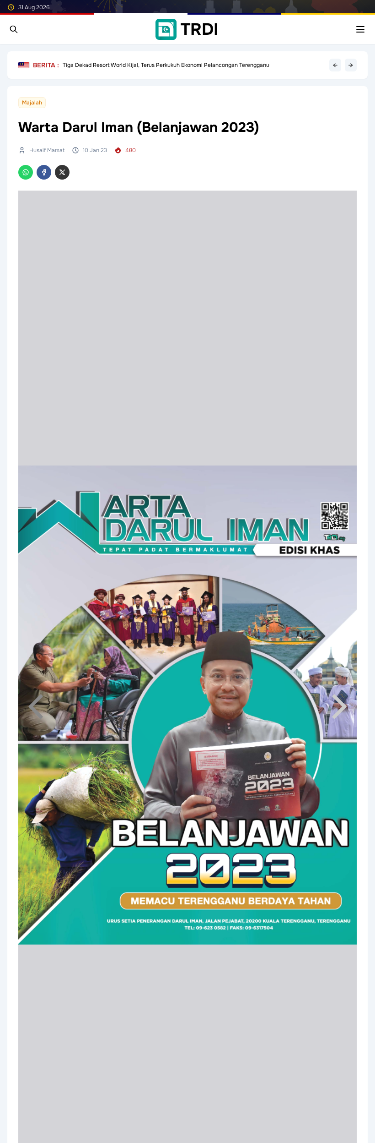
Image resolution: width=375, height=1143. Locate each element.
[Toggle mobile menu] (360, 29)
